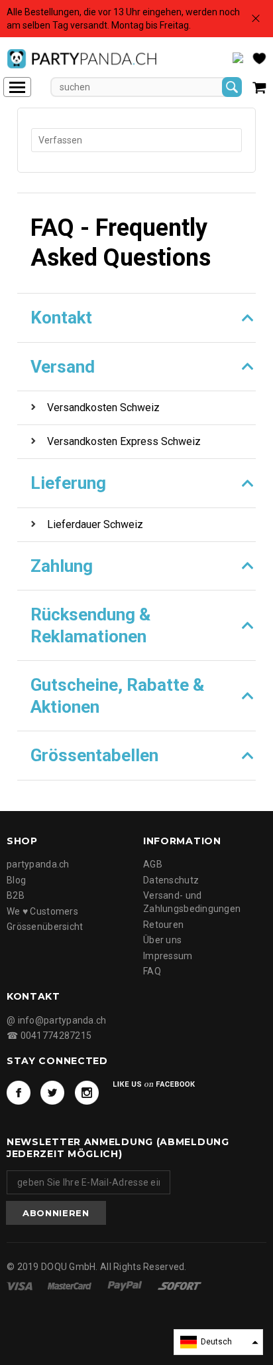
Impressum (168, 956)
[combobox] (136, 140)
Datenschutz (171, 880)
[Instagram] (87, 1093)
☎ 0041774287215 (49, 1035)
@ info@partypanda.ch (57, 1020)
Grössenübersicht (45, 926)
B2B (16, 895)
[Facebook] (18, 1093)
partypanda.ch (38, 864)
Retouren (163, 924)
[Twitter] (52, 1093)
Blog (16, 880)
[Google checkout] (179, 1285)
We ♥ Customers (42, 911)
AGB (152, 864)
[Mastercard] (70, 1285)
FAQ (152, 971)
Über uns (162, 940)
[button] (218, 1342)
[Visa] (20, 1285)
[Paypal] (125, 1285)
